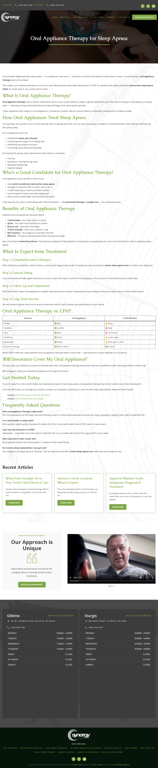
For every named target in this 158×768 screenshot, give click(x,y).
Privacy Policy (76, 764)
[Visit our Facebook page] (143, 7)
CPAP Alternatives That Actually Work (32, 395)
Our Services (79, 17)
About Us (64, 17)
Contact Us (124, 17)
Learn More (14, 503)
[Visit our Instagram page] (148, 7)
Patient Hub (96, 17)
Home (55, 17)
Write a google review (60, 616)
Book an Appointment (32, 584)
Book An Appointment (144, 17)
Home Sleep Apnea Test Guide (29, 398)
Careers (110, 17)
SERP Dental (97, 764)
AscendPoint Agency (121, 764)
